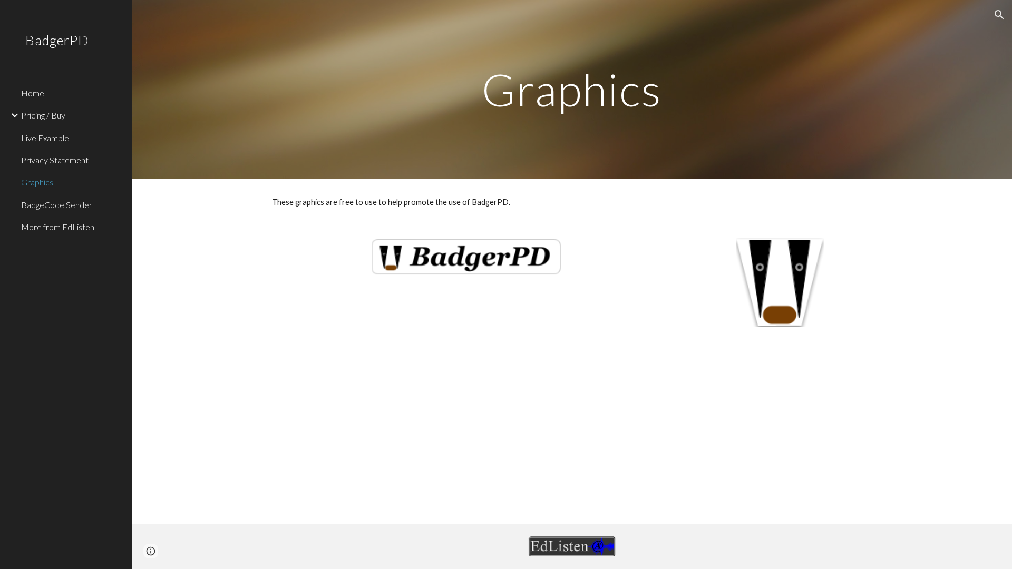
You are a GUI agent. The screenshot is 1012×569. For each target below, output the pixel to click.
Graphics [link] (37, 182)
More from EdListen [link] (57, 227)
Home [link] (32, 93)
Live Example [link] (45, 138)
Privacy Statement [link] (55, 160)
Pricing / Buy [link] (43, 115)
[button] (999, 14)
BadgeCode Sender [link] (56, 205)
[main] (572, 89)
